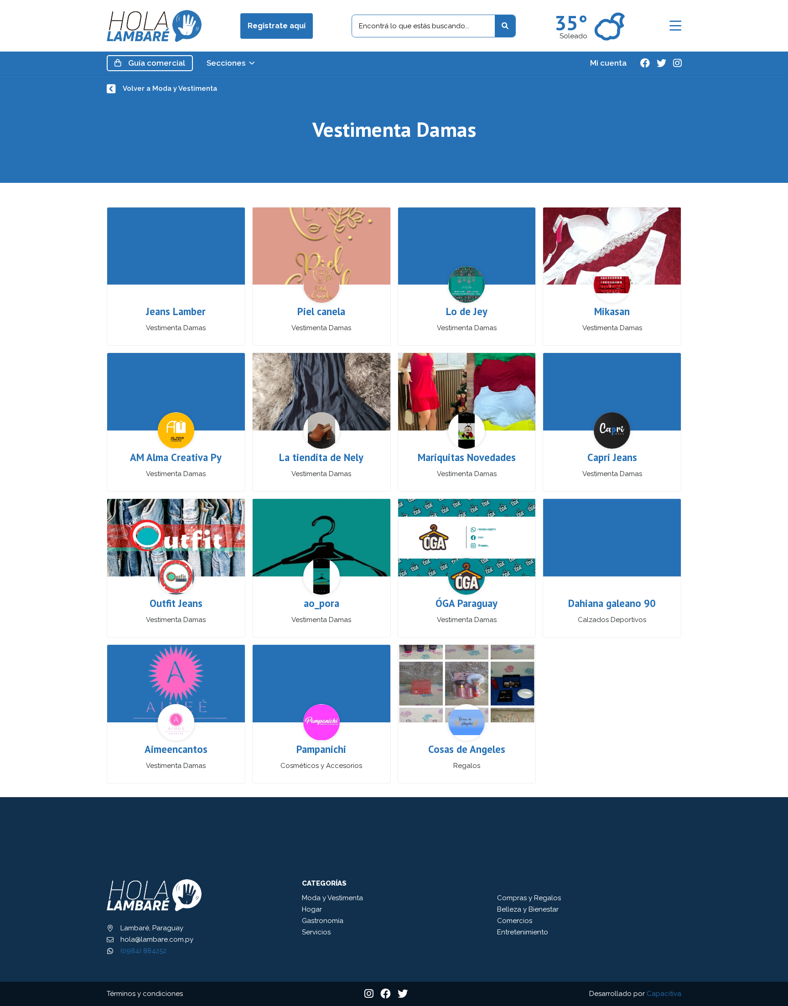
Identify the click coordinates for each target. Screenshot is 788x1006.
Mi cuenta (608, 63)
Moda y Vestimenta (332, 898)
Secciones (226, 63)
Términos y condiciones (145, 994)
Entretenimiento (522, 932)
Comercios (514, 921)
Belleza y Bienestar (528, 909)
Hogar (312, 909)
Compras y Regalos (529, 898)
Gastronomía (322, 921)
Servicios (316, 932)
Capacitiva (664, 994)
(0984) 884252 (143, 951)
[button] (675, 26)
